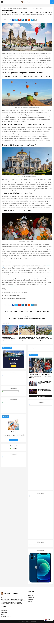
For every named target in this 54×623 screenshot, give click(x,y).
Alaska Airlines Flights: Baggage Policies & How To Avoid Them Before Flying (27, 311)
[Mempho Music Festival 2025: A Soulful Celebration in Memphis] (33, 391)
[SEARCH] (50, 348)
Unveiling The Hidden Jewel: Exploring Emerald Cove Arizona (27, 318)
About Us (30, 595)
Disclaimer (30, 599)
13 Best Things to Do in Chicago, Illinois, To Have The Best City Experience (44, 339)
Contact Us (31, 597)
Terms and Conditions (6, 616)
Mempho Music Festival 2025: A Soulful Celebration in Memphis (44, 390)
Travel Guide (10, 10)
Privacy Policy (4, 610)
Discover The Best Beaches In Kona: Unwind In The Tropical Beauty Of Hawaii (27, 339)
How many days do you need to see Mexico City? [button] (15, 292)
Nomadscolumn (14, 286)
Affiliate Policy (4, 614)
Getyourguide (4, 10)
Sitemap (30, 601)
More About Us (13, 439)
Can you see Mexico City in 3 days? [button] (12, 295)
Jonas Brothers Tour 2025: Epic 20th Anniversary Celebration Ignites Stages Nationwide (40, 376)
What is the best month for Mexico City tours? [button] (15, 298)
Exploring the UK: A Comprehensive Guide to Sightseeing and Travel (8, 339)
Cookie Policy (4, 612)
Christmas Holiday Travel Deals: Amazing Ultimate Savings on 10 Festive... (44, 382)
